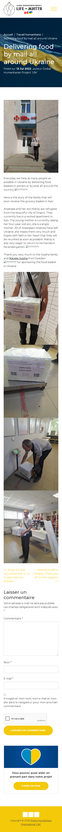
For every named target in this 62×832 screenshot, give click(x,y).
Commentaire (13, 618)
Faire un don (31, 785)
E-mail (8, 678)
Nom (8, 662)
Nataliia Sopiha (18, 258)
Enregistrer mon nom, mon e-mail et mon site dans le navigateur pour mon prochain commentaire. (31, 702)
